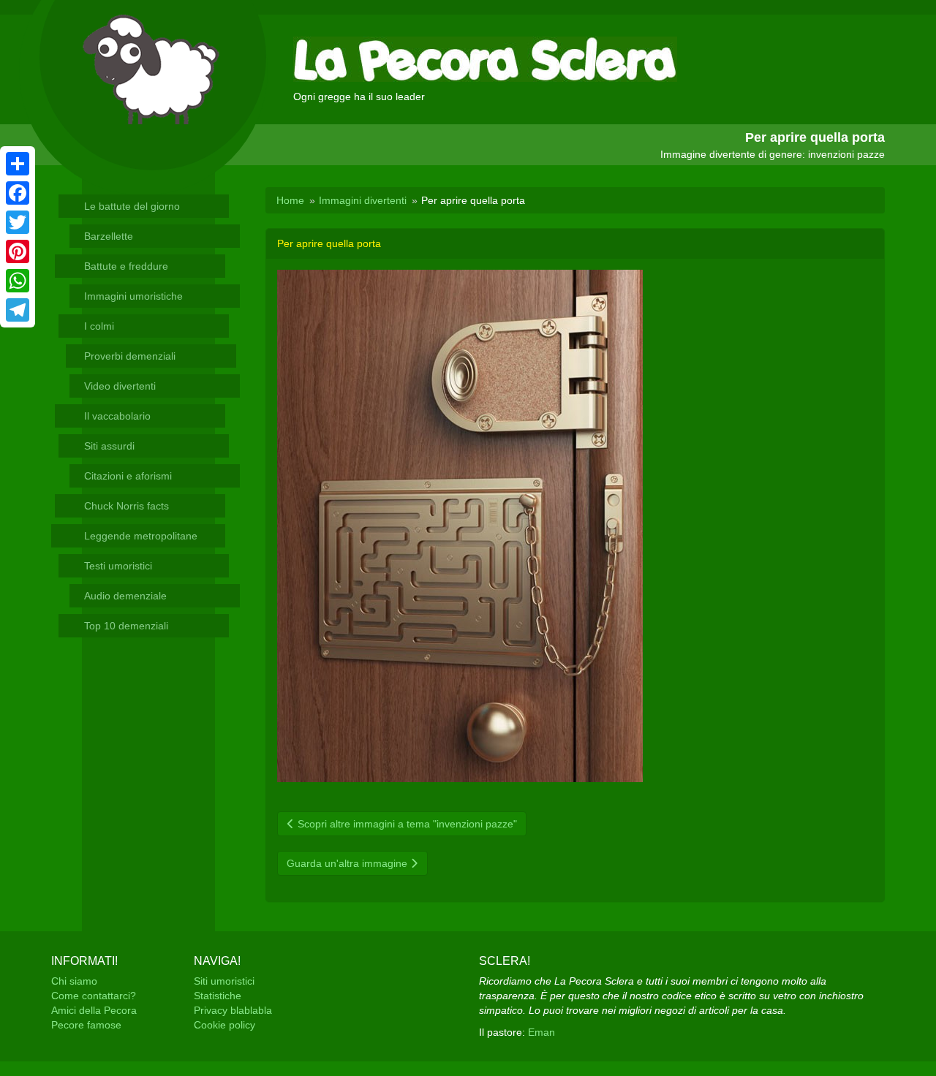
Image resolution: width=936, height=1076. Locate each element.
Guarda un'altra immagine (348, 863)
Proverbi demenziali (130, 356)
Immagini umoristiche (133, 296)
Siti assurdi (109, 446)
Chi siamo (74, 981)
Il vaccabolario (117, 416)
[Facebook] (17, 193)
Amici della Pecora (94, 1010)
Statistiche (217, 995)
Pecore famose (86, 1025)
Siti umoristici (224, 981)
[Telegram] (17, 310)
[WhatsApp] (17, 280)
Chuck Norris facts (126, 506)
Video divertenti (120, 386)
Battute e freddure (126, 266)
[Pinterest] (17, 251)
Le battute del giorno (132, 206)
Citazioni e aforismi (128, 476)
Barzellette (108, 236)
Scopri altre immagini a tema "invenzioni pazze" (406, 824)
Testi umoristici (118, 566)
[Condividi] (17, 163)
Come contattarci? (93, 995)
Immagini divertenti (363, 200)
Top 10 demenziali (126, 626)
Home (290, 200)
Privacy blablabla (233, 1010)
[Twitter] (17, 222)
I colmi (99, 326)
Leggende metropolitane (140, 536)
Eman (541, 1032)
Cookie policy (224, 1025)
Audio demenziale (125, 596)
